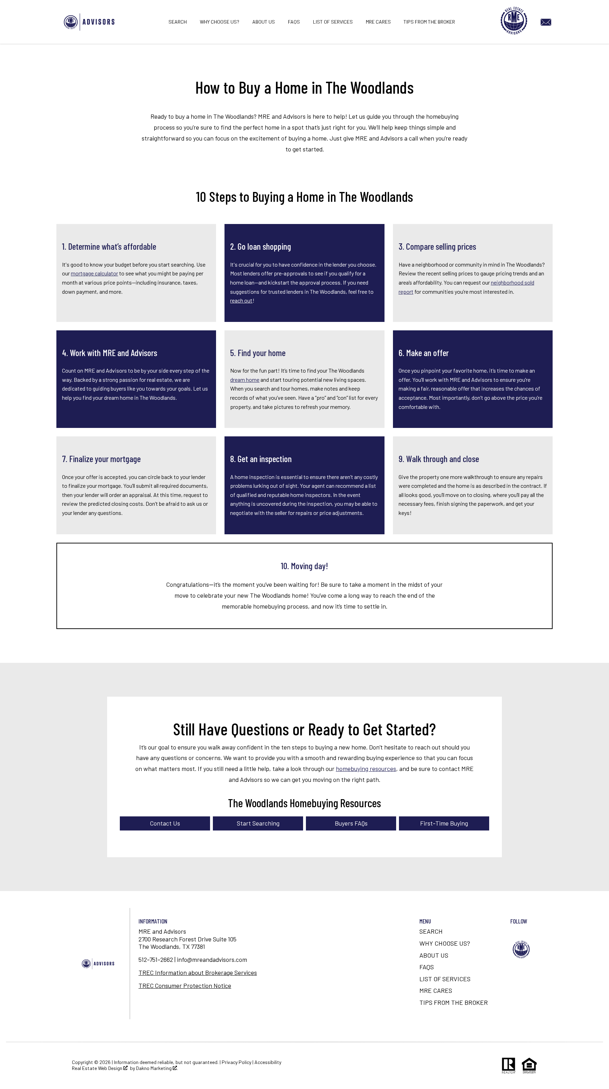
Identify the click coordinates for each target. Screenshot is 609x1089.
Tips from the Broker (429, 21)
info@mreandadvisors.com (212, 959)
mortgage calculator (94, 273)
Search (177, 21)
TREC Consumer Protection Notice (185, 985)
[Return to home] (98, 963)
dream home (244, 379)
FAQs (294, 21)
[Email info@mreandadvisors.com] (547, 21)
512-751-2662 (156, 959)
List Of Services (333, 21)
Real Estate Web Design (97, 1068)
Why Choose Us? (219, 21)
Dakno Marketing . (157, 1068)
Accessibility (267, 1062)
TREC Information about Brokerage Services (198, 972)
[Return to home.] (90, 21)
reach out (241, 300)
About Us (263, 21)
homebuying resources (366, 768)
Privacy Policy (236, 1062)
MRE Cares (378, 21)
